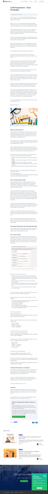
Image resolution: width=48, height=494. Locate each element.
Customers (35, 1)
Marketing (20, 449)
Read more (20, 443)
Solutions (30, 1)
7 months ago (41, 444)
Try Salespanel (41, 1)
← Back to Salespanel (24, 1)
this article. (24, 383)
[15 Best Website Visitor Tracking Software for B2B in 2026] (10, 438)
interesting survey (16, 23)
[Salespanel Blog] (7, 1)
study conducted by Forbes (16, 17)
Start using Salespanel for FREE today (18, 416)
